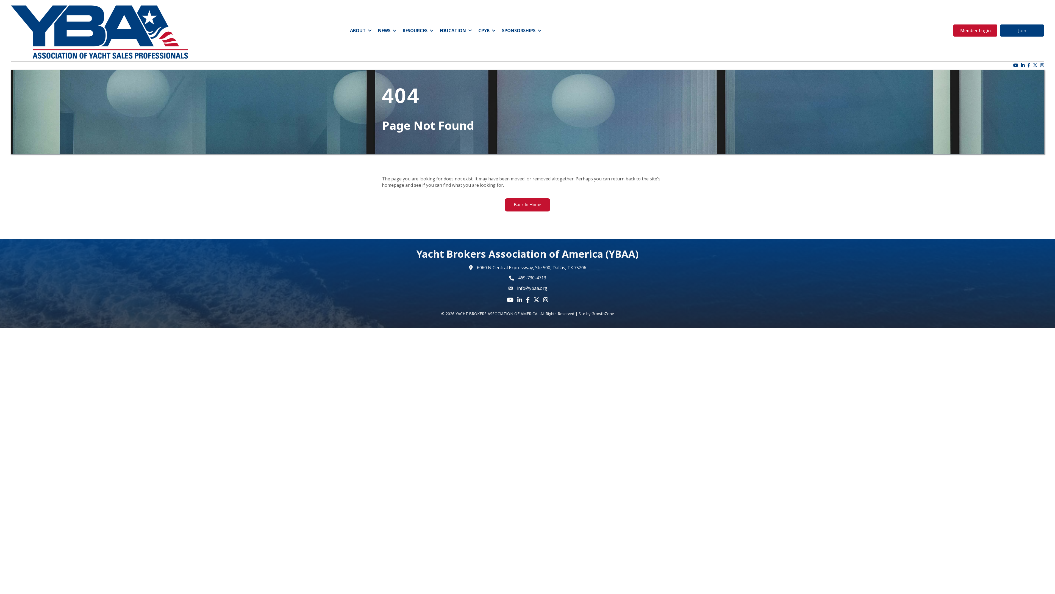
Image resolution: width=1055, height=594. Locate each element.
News (384, 31)
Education (453, 31)
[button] (975, 30)
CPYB (484, 31)
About (358, 31)
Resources (415, 31)
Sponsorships (518, 31)
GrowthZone (603, 313)
